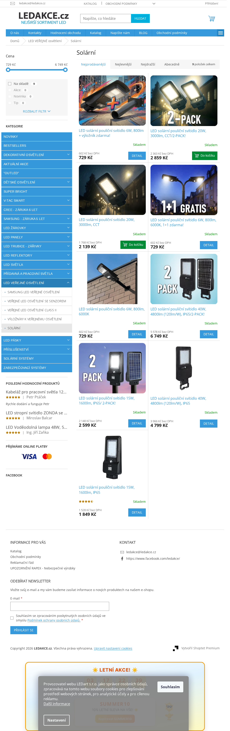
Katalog (88, 4)
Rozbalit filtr (32, 111)
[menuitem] (13, 32)
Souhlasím (170, 686)
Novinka (21, 96)
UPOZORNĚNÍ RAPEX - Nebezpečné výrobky (41, 568)
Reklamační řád (20, 562)
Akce (18, 90)
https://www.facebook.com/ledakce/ (151, 558)
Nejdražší (146, 64)
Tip (17, 103)
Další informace (57, 703)
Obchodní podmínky (119, 4)
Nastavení (56, 720)
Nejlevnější (121, 64)
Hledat (139, 18)
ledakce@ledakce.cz (140, 552)
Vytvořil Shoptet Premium (199, 648)
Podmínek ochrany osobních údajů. (52, 620)
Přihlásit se (22, 630)
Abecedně (170, 64)
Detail (135, 155)
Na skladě (22, 83)
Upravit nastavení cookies (111, 648)
